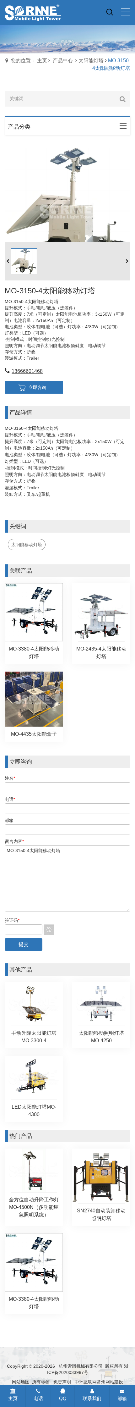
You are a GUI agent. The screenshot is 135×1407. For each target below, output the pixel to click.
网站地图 (21, 1381)
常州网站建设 (110, 1381)
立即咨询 (37, 387)
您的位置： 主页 (29, 60)
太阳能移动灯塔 (26, 544)
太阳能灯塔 (91, 60)
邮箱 (122, 1398)
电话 (38, 1398)
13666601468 (27, 371)
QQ (63, 1398)
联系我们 (92, 1398)
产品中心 (63, 60)
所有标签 (41, 1381)
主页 (13, 1398)
